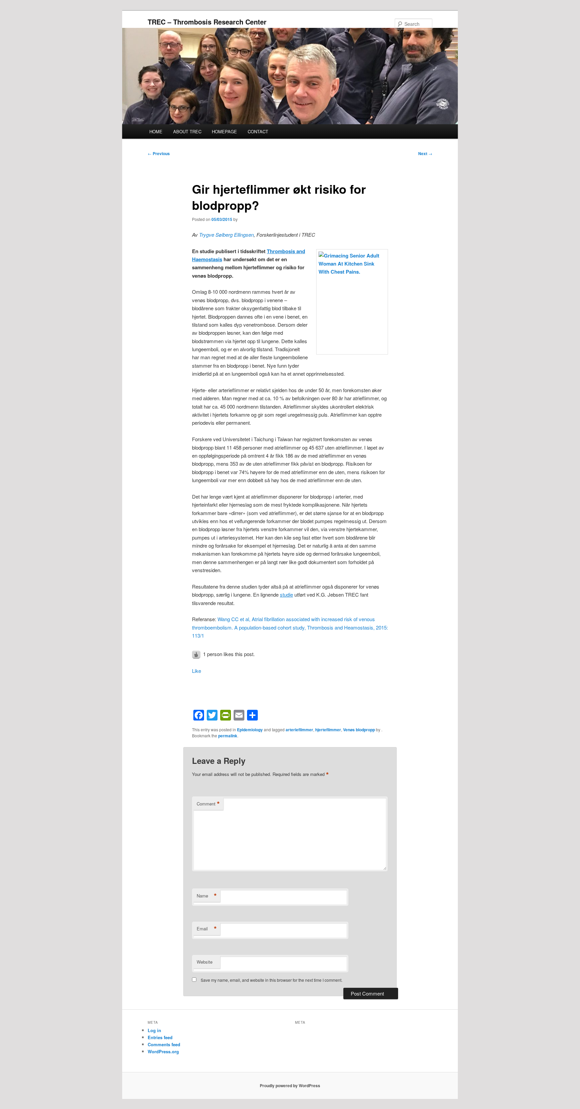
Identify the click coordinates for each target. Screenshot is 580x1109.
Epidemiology (250, 730)
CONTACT (258, 131)
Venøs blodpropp (359, 730)
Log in (154, 1030)
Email (207, 928)
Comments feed (164, 1044)
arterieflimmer (299, 730)
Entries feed (160, 1037)
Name (207, 895)
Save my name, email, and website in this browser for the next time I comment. (271, 980)
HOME (155, 131)
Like (196, 670)
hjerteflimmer (328, 730)
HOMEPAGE (224, 131)
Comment (208, 803)
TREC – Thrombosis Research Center (207, 22)
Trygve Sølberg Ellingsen (226, 234)
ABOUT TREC (187, 131)
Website (204, 962)
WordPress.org (163, 1051)
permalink (227, 736)
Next (425, 153)
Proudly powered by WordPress (290, 1085)
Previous (159, 153)
